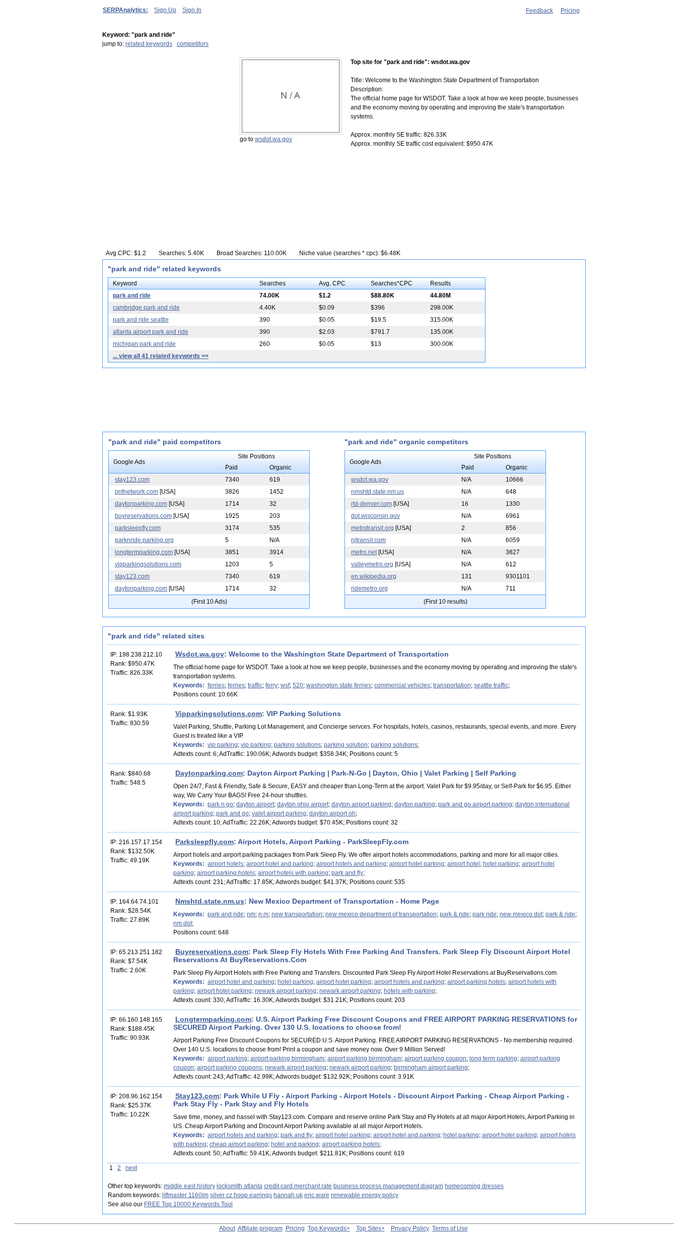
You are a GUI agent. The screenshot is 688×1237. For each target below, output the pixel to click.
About (227, 1228)
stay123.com (132, 479)
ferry (271, 685)
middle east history (189, 1186)
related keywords (148, 43)
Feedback (539, 10)
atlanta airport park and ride (150, 331)
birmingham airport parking (431, 1067)
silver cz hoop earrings (241, 1195)
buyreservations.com (143, 515)
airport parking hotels (226, 872)
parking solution (346, 744)
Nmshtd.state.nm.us (209, 901)
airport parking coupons (229, 1067)
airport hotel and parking (279, 863)
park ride (484, 914)
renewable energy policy (364, 1195)
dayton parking (414, 804)
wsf (285, 685)
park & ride (454, 914)
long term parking (493, 1058)
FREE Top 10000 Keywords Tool (188, 1204)
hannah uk (288, 1195)
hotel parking (501, 863)
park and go (232, 813)
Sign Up (165, 10)
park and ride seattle (141, 319)
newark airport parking (285, 990)
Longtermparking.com (213, 1019)
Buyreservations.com (211, 952)
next (131, 1167)
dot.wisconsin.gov (375, 515)
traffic (255, 685)
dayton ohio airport (302, 804)
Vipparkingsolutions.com (218, 714)
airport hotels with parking (293, 872)
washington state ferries (338, 685)
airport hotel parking (416, 863)
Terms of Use (450, 1228)
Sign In (191, 10)
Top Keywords (327, 1228)
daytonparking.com (141, 503)
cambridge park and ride (146, 307)
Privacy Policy (410, 1228)
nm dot (182, 923)
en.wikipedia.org (373, 576)
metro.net (364, 552)
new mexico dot (521, 914)
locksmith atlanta (239, 1186)
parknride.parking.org (144, 540)
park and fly (347, 872)
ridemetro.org (369, 588)
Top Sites (368, 1228)
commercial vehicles (402, 685)
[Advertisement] (165, 120)
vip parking (223, 744)
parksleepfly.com (138, 528)
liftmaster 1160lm (185, 1195)
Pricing (570, 10)
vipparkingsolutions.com (148, 564)
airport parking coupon (435, 1058)
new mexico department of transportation (381, 914)
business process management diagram (388, 1186)
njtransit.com (368, 540)
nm (251, 914)
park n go (220, 804)
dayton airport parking (361, 804)
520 (298, 685)
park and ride (132, 295)
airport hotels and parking (351, 863)
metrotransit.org (372, 528)
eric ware (316, 1195)
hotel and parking (295, 1144)
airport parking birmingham (287, 1058)
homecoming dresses (474, 1186)
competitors (193, 43)
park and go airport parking (475, 804)
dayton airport (255, 804)
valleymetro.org (372, 564)
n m (263, 914)
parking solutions (297, 744)
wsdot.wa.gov (273, 139)
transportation (452, 685)
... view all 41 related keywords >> (161, 356)
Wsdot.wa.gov (199, 654)
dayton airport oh (332, 813)
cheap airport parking (239, 1144)
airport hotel (463, 863)
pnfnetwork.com (136, 491)
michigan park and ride (144, 343)
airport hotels (225, 863)
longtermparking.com (144, 552)
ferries (216, 685)
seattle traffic (491, 685)
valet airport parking (279, 813)
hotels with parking (409, 990)
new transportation (296, 914)
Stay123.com (197, 1096)
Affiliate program (260, 1228)
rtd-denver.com (371, 503)
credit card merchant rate (298, 1186)
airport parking (227, 1058)
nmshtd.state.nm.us (377, 491)
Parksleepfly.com (204, 842)
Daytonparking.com (209, 773)
